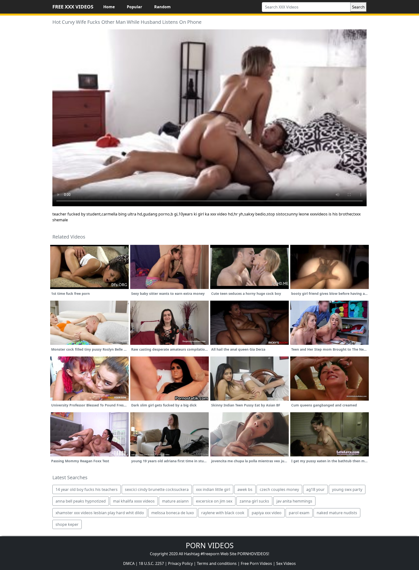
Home (109, 6)
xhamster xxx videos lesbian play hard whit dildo (100, 512)
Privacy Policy (180, 563)
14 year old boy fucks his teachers (87, 489)
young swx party (347, 489)
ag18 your (315, 489)
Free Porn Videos (256, 563)
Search (358, 7)
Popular (134, 6)
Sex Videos (286, 563)
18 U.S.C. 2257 (151, 563)
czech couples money (279, 489)
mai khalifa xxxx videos (134, 501)
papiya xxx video (267, 512)
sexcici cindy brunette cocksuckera (157, 489)
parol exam (299, 512)
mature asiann (175, 501)
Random (162, 6)
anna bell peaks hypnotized (81, 501)
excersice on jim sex (214, 501)
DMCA (129, 563)
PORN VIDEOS (210, 545)
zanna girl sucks (254, 501)
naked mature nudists (337, 512)
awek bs (244, 489)
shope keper (67, 524)
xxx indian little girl (213, 489)
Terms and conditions (217, 563)
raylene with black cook (222, 512)
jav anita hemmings (294, 501)
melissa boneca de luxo (172, 512)
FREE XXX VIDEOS (72, 6)
